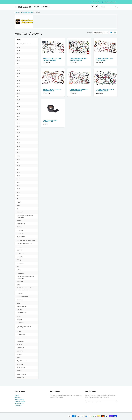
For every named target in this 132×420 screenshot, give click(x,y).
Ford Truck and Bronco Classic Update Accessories (25, 289)
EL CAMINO (20, 263)
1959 (18, 86)
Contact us (18, 405)
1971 (18, 126)
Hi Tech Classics (23, 6)
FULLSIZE (20, 293)
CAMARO (20, 230)
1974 (18, 136)
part (18, 338)
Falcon (19, 270)
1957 (18, 80)
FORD (18, 285)
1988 (18, 182)
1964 (18, 103)
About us (17, 397)
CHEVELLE (20, 233)
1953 (18, 67)
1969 (18, 119)
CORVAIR (20, 250)
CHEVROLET (21, 237)
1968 (18, 116)
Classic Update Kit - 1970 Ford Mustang (52, 90)
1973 (18, 133)
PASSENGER (20, 341)
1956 (18, 77)
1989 (18, 185)
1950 (18, 57)
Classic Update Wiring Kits (24, 243)
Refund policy (19, 403)
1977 (18, 146)
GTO (18, 303)
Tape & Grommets (22, 361)
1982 (18, 162)
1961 (18, 93)
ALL (18, 208)
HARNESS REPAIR (22, 306)
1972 (18, 129)
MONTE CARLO (21, 313)
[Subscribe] (115, 401)
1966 (18, 110)
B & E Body (20, 212)
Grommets (20, 299)
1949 (18, 53)
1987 (18, 179)
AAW (18, 205)
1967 (18, 113)
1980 (18, 156)
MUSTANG (20, 323)
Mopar (19, 316)
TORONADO (21, 367)
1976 (18, 142)
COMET (19, 246)
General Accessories (23, 296)
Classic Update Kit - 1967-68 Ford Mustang (78, 59)
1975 (18, 139)
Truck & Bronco (21, 374)
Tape (18, 357)
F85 (18, 266)
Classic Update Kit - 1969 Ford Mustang (104, 59)
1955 (18, 73)
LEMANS (19, 309)
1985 (18, 172)
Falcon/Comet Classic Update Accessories (25, 277)
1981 (18, 159)
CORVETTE (20, 253)
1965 (18, 106)
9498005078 (95, 2)
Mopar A (19, 319)
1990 (18, 189)
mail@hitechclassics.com (110, 2)
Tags (19, 40)
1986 (18, 175)
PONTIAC (20, 344)
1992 (18, 195)
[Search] (115, 6)
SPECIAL (19, 354)
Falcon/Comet (21, 273)
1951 (18, 60)
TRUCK (19, 371)
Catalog (44, 7)
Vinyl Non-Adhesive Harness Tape (50, 120)
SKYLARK (20, 351)
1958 (18, 83)
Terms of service (20, 401)
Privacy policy (19, 399)
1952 (18, 63)
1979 (18, 152)
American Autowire (27, 12)
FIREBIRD (20, 281)
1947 (18, 47)
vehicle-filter (20, 377)
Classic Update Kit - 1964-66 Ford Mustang (52, 59)
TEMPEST (20, 364)
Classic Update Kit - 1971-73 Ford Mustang (78, 90)
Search (17, 395)
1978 (18, 149)
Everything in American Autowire (26, 44)
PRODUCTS (20, 347)
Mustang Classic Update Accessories (24, 327)
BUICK (19, 227)
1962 (18, 96)
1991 (18, 192)
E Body (19, 260)
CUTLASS (20, 256)
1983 (18, 166)
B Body (19, 220)
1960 (18, 90)
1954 (18, 70)
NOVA (19, 331)
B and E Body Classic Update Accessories (25, 216)
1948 (18, 50)
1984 (18, 169)
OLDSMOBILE (21, 334)
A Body (19, 202)
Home (36, 7)
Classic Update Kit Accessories (26, 240)
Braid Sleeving (21, 223)
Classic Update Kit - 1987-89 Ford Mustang (105, 90)
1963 (18, 100)
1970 (18, 123)
